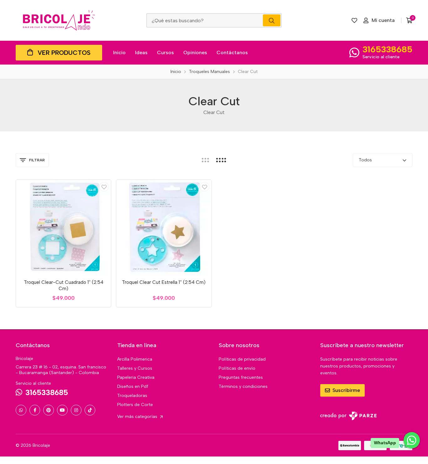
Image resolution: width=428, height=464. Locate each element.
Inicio (119, 52)
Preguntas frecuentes (241, 377)
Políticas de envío (237, 368)
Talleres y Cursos (134, 368)
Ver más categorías (138, 416)
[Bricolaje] (59, 20)
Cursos (165, 52)
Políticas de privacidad (242, 359)
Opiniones (195, 52)
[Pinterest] (48, 410)
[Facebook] (34, 410)
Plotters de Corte (135, 404)
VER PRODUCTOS (64, 52)
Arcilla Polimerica (134, 359)
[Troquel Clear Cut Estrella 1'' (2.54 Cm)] (163, 227)
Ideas (141, 52)
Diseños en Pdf (132, 386)
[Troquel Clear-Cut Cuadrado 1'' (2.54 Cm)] (63, 227)
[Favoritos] (354, 20)
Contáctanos (232, 52)
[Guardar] (104, 186)
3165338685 (387, 49)
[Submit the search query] (271, 20)
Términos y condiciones (243, 386)
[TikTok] (90, 410)
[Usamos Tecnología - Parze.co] (348, 416)
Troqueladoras (132, 395)
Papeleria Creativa (135, 377)
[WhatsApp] (21, 410)
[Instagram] (76, 410)
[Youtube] (62, 410)
